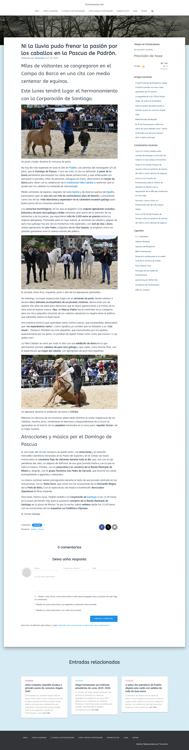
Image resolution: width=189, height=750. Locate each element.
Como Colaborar (50, 11)
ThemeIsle (163, 744)
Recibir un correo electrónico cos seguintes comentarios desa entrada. (67, 604)
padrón (34, 529)
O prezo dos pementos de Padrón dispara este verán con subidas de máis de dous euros (143, 688)
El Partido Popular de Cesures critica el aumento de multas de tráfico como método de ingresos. (151, 169)
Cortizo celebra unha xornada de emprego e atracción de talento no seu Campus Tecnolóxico (150, 155)
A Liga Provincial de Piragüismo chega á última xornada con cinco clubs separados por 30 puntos (151, 87)
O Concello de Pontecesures (73, 11)
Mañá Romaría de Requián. (146, 119)
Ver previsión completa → (144, 50)
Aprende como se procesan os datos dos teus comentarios (83, 625)
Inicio (37, 11)
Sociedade (37, 525)
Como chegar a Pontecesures (101, 11)
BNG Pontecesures (143, 251)
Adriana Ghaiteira (142, 242)
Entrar (144, 11)
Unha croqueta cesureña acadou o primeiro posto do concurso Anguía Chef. (150, 110)
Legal (135, 11)
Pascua (41, 529)
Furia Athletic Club (143, 266)
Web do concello (142, 290)
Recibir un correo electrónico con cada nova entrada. (59, 610)
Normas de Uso (123, 11)
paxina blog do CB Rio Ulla (146, 280)
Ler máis (46, 713)
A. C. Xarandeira (141, 237)
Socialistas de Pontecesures (147, 285)
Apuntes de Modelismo (145, 247)
